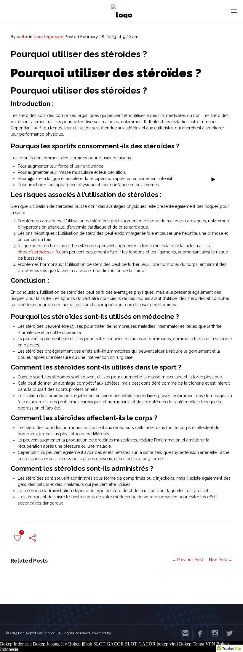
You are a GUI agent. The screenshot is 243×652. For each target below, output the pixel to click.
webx (22, 36)
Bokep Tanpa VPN (197, 643)
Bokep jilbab (80, 643)
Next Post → (220, 559)
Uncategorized (48, 36)
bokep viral (167, 643)
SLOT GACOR (108, 643)
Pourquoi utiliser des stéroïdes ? (79, 54)
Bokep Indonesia (16, 643)
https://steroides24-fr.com (43, 252)
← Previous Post (187, 559)
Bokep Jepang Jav (50, 643)
